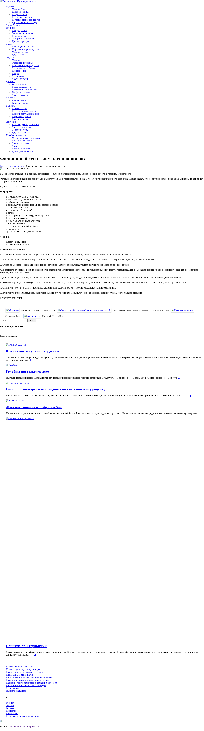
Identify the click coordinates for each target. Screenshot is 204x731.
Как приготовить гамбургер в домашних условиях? (32, 682)
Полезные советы (21, 148)
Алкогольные (19, 100)
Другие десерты (20, 95)
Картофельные (19, 36)
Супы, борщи (13, 25)
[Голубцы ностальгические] (11, 365)
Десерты (10, 81)
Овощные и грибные (22, 33)
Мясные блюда (19, 9)
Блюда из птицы (20, 11)
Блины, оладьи (19, 108)
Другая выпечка (20, 119)
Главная (10, 702)
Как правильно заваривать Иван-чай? (25, 672)
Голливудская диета (16, 691)
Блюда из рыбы (19, 14)
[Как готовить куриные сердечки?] (16, 344)
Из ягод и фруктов (21, 87)
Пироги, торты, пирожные (25, 113)
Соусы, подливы (20, 143)
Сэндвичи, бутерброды (23, 68)
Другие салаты (19, 54)
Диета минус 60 (14, 688)
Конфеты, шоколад (21, 92)
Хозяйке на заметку (16, 135)
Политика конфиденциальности (22, 716)
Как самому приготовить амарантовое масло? (29, 677)
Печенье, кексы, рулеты (24, 111)
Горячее (10, 6)
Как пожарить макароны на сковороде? (26, 685)
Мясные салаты (20, 52)
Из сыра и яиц (19, 71)
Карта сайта (12, 713)
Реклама (10, 708)
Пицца (15, 73)
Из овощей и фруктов (23, 46)
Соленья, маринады (22, 127)
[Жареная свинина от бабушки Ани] (16, 400)
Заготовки (11, 122)
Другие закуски (20, 79)
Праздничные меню (22, 140)
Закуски (10, 57)
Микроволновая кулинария (26, 138)
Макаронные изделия (23, 38)
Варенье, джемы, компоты (25, 124)
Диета (15, 146)
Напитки (10, 97)
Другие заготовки (21, 132)
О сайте (10, 705)
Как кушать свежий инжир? (20, 674)
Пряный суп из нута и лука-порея (23, 669)
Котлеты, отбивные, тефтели (26, 19)
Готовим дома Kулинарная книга (25, 726)
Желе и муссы (19, 84)
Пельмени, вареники (22, 17)
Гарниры (10, 28)
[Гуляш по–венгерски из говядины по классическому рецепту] (17, 383)
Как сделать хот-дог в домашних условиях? (28, 680)
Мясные (16, 60)
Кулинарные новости (23, 151)
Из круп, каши (19, 30)
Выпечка (10, 105)
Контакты (11, 711)
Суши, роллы (19, 76)
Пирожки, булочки (21, 116)
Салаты (10, 44)
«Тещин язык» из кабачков (19, 666)
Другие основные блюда (24, 22)
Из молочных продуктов (24, 89)
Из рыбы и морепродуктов (25, 49)
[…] (32, 360)
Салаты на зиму (20, 130)
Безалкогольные (20, 103)
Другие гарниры (20, 41)
